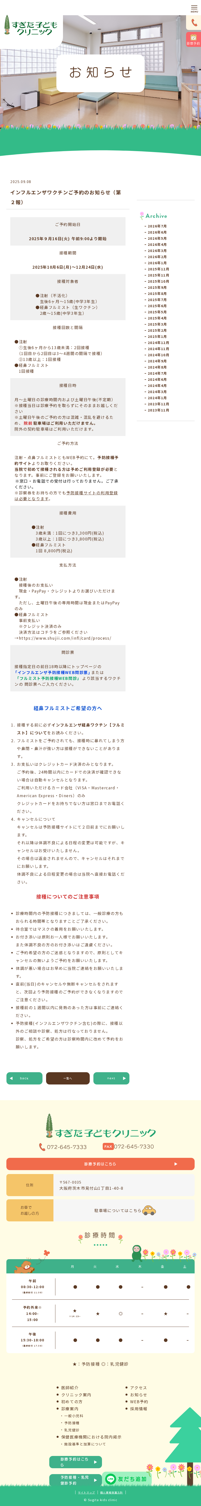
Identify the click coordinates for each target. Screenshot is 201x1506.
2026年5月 (157, 238)
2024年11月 (159, 348)
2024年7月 (157, 373)
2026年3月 (157, 250)
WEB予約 (139, 1401)
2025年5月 (157, 311)
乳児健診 (71, 1429)
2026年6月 (157, 232)
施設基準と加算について (85, 1443)
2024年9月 (157, 360)
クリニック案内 (76, 1395)
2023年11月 (159, 410)
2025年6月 (157, 305)
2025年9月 (157, 287)
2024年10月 (159, 354)
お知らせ (138, 1395)
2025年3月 (157, 324)
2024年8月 (157, 367)
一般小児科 (73, 1415)
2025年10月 (159, 281)
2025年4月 (157, 318)
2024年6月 (157, 379)
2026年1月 (157, 262)
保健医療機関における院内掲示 (91, 1437)
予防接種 (71, 1422)
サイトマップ (86, 1492)
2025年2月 (157, 330)
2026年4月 (157, 244)
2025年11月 (159, 275)
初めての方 (72, 1401)
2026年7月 (157, 226)
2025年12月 (159, 268)
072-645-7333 (67, 1147)
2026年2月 (157, 256)
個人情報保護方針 (111, 1492)
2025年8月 (157, 293)
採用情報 (138, 1409)
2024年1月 (157, 397)
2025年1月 (157, 336)
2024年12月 (159, 342)
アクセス (138, 1387)
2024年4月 (157, 385)
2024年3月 (157, 391)
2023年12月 (159, 403)
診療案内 (69, 1409)
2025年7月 (157, 299)
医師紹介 (69, 1387)
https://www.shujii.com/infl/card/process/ (65, 638)
